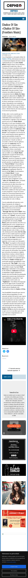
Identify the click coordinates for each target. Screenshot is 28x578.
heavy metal (12, 36)
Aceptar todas (14, 566)
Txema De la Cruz (15, 53)
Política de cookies (11, 562)
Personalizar (14, 570)
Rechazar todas (14, 575)
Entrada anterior (15, 368)
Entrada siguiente (12, 370)
